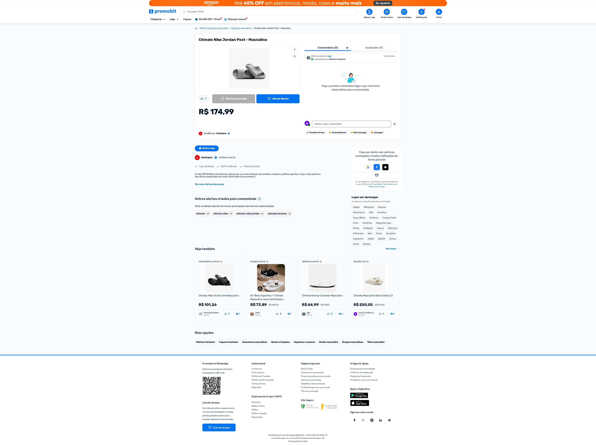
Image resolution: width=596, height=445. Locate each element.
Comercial (257, 368)
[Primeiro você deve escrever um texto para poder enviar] (394, 124)
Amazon (382, 207)
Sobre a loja (208, 148)
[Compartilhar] (295, 56)
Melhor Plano (258, 406)
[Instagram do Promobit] (372, 420)
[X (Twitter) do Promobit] (363, 420)
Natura (380, 228)
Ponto (379, 233)
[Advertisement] (254, 230)
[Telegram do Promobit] (389, 420)
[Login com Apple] (385, 167)
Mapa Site (256, 387)
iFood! (356, 244)
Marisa (356, 228)
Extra (355, 223)
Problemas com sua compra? (364, 379)
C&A (371, 212)
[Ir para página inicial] (197, 28)
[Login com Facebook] (377, 167)
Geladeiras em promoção (313, 383)
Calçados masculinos (241, 28)
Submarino (358, 239)
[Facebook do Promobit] (354, 420)
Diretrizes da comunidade (362, 368)
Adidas (356, 207)
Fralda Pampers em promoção (315, 387)
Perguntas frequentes (360, 376)
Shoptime (391, 233)
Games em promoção (311, 379)
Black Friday (307, 368)
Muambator (257, 417)
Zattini (371, 239)
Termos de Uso (389, 184)
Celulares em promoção (312, 372)
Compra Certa (389, 217)
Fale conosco (258, 372)
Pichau (392, 239)
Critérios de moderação (361, 372)
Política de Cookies (376, 187)
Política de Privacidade (372, 184)
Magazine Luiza (383, 223)
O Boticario (358, 233)
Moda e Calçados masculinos (214, 28)
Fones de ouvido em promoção (315, 376)
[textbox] (351, 124)
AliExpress (369, 207)
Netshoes (392, 228)
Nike (370, 233)
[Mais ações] (295, 49)
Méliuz (255, 409)
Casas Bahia (359, 217)
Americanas (359, 212)
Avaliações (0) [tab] (374, 47)
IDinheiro (256, 402)
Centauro (373, 217)
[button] (366, 167)
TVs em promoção (309, 391)
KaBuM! (381, 239)
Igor (330, 56)
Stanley (366, 244)
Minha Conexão (259, 413)
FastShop (367, 223)
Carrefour (382, 212)
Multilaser (368, 228)
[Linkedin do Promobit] (380, 420)
